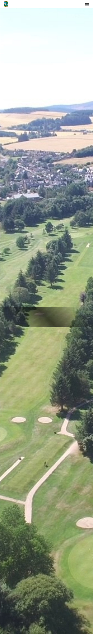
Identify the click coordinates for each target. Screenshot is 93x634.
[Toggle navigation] (87, 4)
